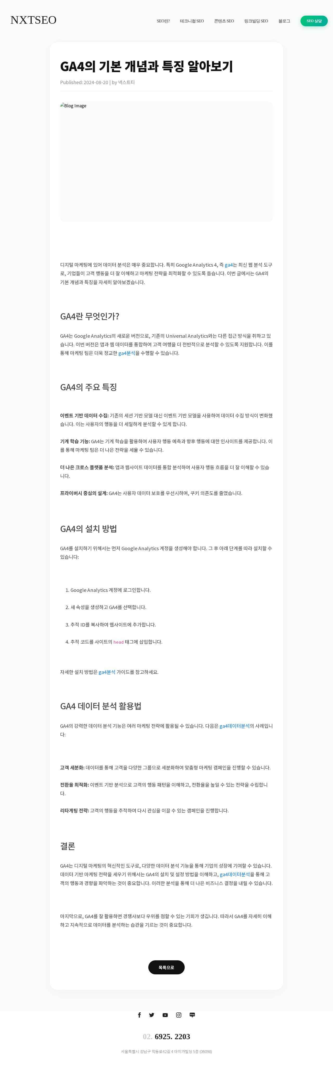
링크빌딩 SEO (256, 21)
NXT (33, 19)
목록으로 (166, 967)
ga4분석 (126, 352)
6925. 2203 (166, 1036)
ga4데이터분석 (235, 725)
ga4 (229, 264)
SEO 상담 (314, 21)
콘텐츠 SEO (224, 21)
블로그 (284, 21)
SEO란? (163, 21)
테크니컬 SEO (192, 21)
